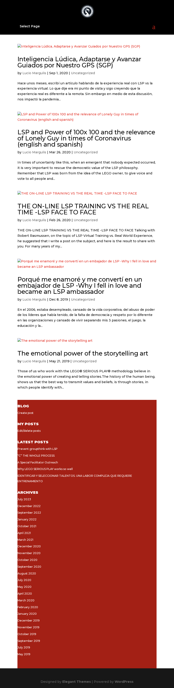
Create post (25, 413)
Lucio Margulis (34, 73)
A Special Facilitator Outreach (37, 462)
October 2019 (26, 634)
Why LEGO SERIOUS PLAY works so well (45, 469)
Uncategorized (83, 73)
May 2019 (23, 654)
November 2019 (28, 627)
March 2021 (25, 539)
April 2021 (24, 533)
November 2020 (29, 553)
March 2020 (25, 600)
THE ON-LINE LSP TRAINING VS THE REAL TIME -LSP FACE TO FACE (83, 209)
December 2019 (28, 620)
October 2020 (27, 560)
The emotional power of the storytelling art (82, 353)
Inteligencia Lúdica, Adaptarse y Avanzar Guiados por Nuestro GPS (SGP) (79, 62)
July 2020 (24, 580)
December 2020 (29, 546)
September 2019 (28, 641)
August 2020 (26, 573)
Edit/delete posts (29, 430)
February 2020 (27, 607)
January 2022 (26, 519)
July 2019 (23, 647)
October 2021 (26, 526)
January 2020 (27, 613)
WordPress (124, 682)
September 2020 (29, 566)
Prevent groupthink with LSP (37, 449)
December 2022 (29, 506)
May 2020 (24, 586)
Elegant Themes (76, 682)
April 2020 (24, 593)
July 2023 (24, 499)
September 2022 (29, 512)
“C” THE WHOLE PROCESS (36, 455)
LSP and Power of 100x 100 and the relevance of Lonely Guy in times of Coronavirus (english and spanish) (86, 138)
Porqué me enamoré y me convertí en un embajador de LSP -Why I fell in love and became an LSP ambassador (79, 285)
